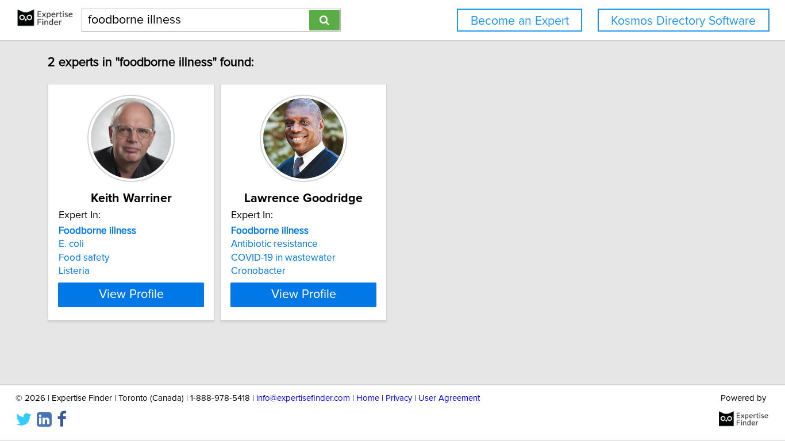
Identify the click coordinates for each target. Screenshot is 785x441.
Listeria (74, 271)
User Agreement (449, 398)
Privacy (399, 398)
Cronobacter (258, 271)
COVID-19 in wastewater (283, 258)
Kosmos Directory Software (683, 21)
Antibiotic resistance (274, 244)
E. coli (71, 244)
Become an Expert (520, 21)
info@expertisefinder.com (303, 398)
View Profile (131, 294)
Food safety (84, 258)
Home (367, 398)
